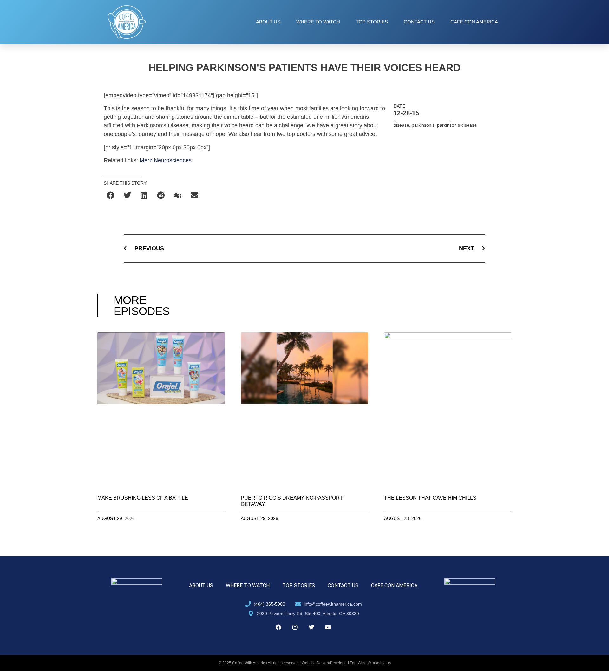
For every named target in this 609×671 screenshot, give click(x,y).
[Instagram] (295, 627)
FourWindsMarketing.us (370, 663)
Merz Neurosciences (166, 160)
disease (401, 125)
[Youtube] (328, 627)
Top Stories (372, 21)
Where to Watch (318, 21)
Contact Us (419, 21)
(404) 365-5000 (269, 604)
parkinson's (423, 125)
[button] (110, 195)
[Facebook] (278, 627)
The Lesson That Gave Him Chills (430, 497)
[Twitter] (311, 627)
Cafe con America (474, 21)
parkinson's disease (457, 125)
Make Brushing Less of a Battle (142, 497)
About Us (268, 21)
